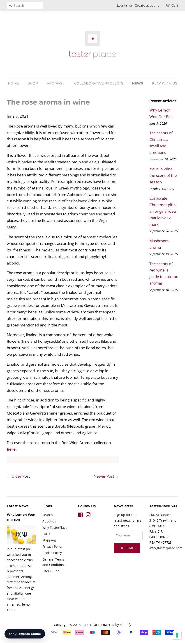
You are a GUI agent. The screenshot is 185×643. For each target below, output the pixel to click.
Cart (174, 5)
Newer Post (104, 476)
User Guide (50, 571)
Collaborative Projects (98, 83)
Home (13, 83)
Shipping (49, 540)
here (11, 449)
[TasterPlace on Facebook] (80, 515)
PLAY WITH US (164, 83)
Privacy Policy (52, 546)
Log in (122, 5)
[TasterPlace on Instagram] (88, 515)
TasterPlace (90, 624)
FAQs (46, 534)
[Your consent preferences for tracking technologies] (177, 635)
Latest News (17, 506)
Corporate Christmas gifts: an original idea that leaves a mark (162, 211)
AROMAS (55, 83)
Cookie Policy (52, 553)
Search (47, 515)
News (137, 83)
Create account (147, 5)
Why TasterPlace (54, 527)
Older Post (21, 476)
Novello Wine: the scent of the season (163, 175)
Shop (33, 83)
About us (49, 521)
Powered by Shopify (116, 624)
